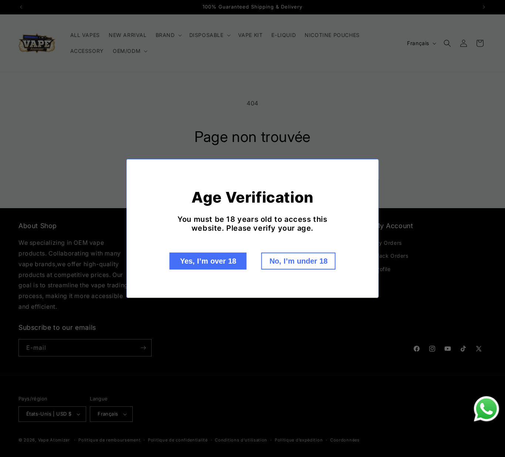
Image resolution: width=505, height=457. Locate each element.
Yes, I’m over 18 (208, 261)
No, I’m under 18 (299, 261)
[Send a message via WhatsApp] (486, 409)
